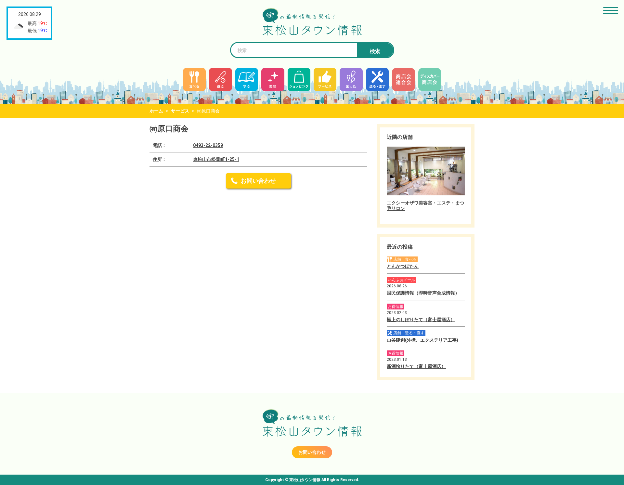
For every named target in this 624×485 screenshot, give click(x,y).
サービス (180, 110)
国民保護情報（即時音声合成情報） (423, 292)
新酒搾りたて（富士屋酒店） (416, 366)
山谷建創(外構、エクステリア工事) (422, 340)
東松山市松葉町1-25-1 (216, 159)
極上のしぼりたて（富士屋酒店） (421, 319)
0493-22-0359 (208, 145)
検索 (375, 51)
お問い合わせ (258, 180)
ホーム (156, 110)
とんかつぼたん (403, 266)
